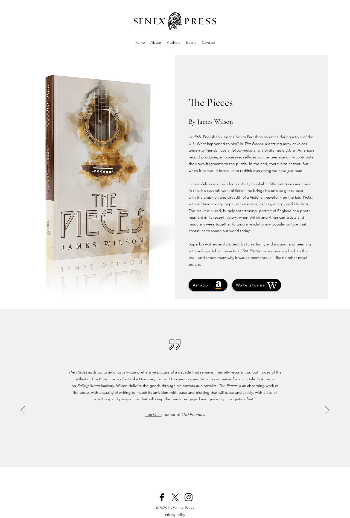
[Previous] (23, 410)
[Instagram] (188, 497)
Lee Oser (153, 414)
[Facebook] (161, 497)
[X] (175, 497)
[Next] (327, 410)
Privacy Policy (175, 515)
